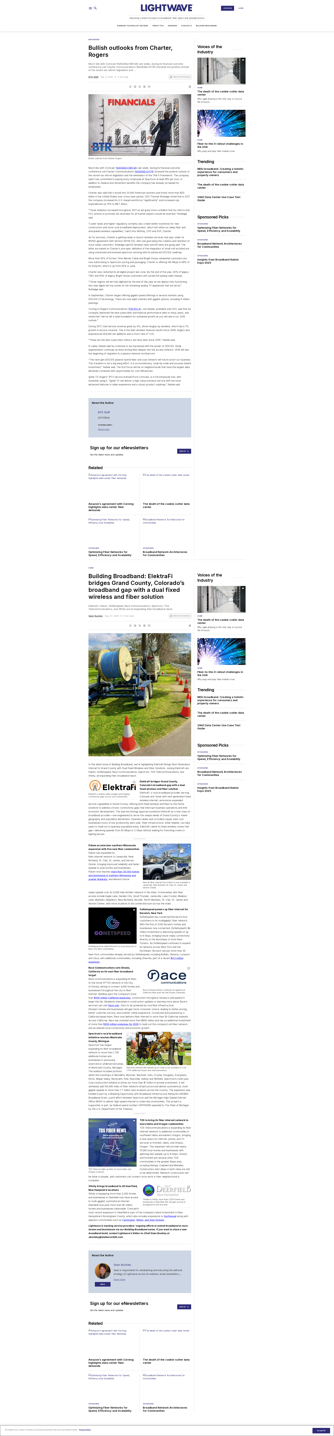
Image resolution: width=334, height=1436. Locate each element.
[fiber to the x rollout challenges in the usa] (221, 123)
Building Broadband (206, 26)
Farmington (128, 1209)
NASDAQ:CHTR (144, 171)
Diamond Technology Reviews (132, 26)
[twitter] (139, 86)
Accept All (321, 1431)
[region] (167, 1430)
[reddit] (144, 86)
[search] (95, 8)
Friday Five (158, 26)
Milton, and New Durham (150, 1209)
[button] (90, 8)
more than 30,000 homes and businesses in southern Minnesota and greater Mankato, (113, 870)
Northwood (170, 1205)
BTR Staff (93, 77)
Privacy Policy (85, 1430)
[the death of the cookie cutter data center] (221, 71)
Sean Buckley (95, 616)
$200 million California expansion (112, 992)
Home (199, 88)
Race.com (113, 1000)
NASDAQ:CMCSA (126, 168)
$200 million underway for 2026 (121, 1018)
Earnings (172, 26)
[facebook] (130, 86)
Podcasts (186, 26)
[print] (190, 86)
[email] (149, 86)
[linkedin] (135, 86)
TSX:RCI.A (135, 309)
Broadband (93, 40)
